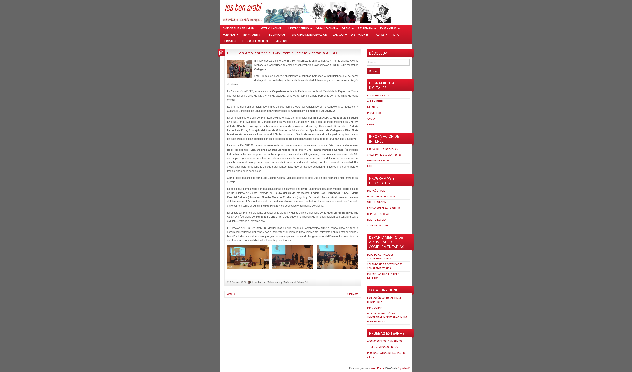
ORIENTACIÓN (282, 41)
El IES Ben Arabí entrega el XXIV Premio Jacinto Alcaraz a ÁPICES (282, 53)
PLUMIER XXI (374, 113)
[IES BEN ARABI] (306, 12)
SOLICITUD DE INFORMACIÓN (309, 34)
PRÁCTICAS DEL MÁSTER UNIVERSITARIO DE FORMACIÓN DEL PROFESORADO (388, 317)
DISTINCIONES (360, 34)
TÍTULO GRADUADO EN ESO (382, 346)
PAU (369, 166)
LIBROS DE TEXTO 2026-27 (382, 148)
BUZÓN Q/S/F (277, 34)
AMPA (395, 34)
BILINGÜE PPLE (376, 190)
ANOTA (371, 118)
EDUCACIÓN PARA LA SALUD (383, 208)
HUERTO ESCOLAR (377, 219)
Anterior (231, 294)
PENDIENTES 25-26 (378, 160)
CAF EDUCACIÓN (376, 202)
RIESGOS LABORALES (255, 41)
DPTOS (346, 28)
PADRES (379, 34)
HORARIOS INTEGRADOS (381, 196)
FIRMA (371, 124)
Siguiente (352, 294)
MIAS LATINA (374, 307)
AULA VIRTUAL (375, 101)
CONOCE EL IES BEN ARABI (239, 28)
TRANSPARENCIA (253, 34)
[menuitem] (238, 28)
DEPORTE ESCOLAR (378, 214)
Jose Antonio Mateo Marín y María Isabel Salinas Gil (280, 282)
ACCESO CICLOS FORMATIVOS (384, 341)
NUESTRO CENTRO (298, 28)
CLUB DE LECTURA (378, 225)
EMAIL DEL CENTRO (378, 95)
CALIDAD (338, 34)
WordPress (377, 368)
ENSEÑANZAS (388, 28)
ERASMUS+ (229, 41)
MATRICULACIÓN (271, 28)
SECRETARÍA (365, 28)
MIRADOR (372, 107)
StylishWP (404, 368)
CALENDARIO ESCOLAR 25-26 (384, 154)
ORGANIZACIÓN (325, 28)
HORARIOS (229, 34)
